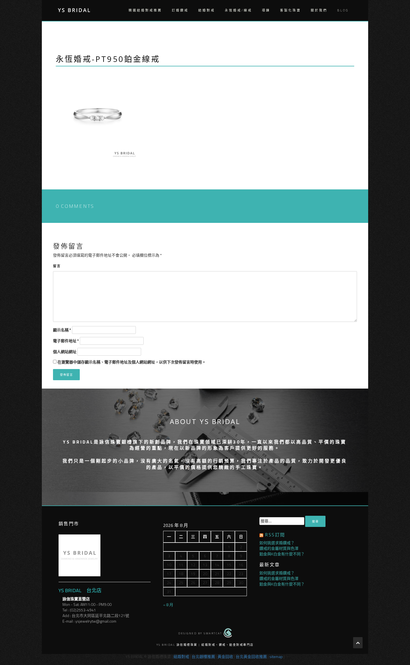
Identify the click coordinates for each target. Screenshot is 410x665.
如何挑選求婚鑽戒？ (277, 543)
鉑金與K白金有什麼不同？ (282, 554)
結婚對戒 (206, 10)
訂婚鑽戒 (180, 10)
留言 (57, 266)
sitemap (276, 656)
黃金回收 (225, 656)
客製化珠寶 (290, 10)
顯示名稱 (62, 330)
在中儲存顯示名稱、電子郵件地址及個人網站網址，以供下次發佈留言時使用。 (131, 362)
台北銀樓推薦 (203, 656)
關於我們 (319, 10)
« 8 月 (168, 605)
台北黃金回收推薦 (251, 656)
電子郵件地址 (66, 341)
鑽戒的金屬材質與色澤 (278, 548)
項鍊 (266, 10)
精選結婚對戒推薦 (145, 10)
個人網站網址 (64, 352)
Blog (343, 10)
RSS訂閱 (275, 535)
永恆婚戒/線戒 (238, 10)
